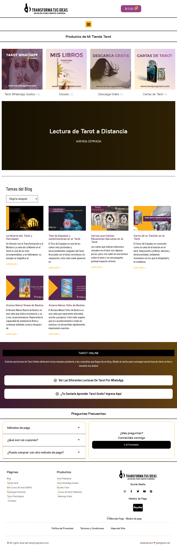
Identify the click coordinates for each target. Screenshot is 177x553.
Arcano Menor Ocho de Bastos (67, 305)
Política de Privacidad (62, 528)
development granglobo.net (155, 542)
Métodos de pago (18, 427)
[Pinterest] (151, 491)
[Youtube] (144, 491)
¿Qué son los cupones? (22, 440)
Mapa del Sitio (118, 528)
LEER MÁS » (12, 264)
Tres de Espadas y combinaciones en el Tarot (64, 237)
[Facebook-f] (131, 491)
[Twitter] (138, 491)
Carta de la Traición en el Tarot (149, 237)
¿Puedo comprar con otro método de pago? (35, 452)
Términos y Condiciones (92, 528)
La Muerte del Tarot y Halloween (19, 237)
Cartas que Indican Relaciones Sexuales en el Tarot (107, 239)
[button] (89, 24)
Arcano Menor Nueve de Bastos (24, 305)
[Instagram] (124, 491)
